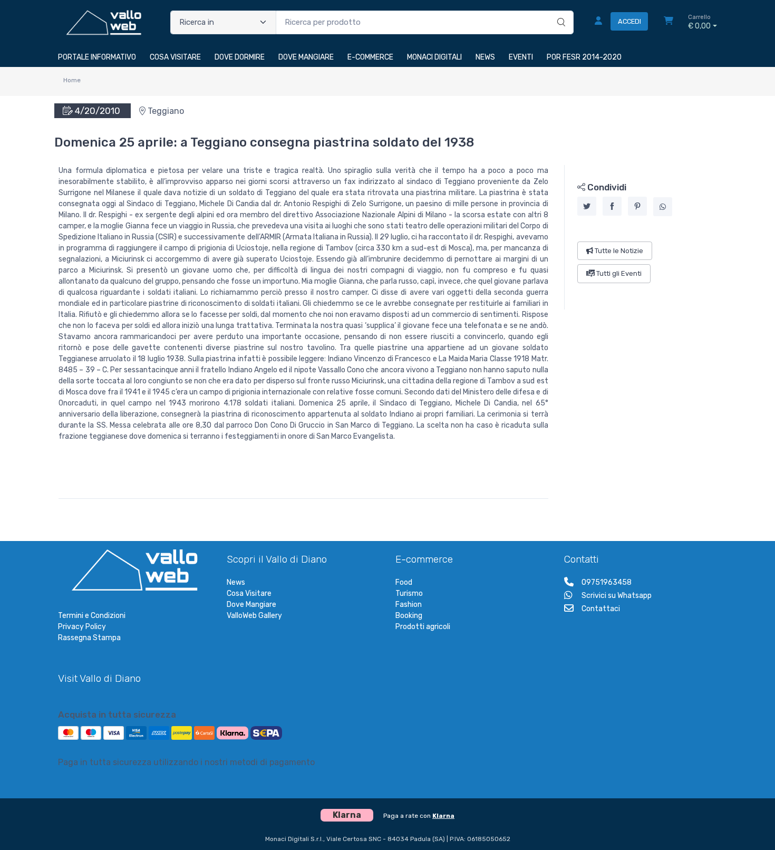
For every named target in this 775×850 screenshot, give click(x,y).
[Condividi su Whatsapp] (662, 206)
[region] (641, 237)
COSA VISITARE (175, 57)
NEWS (485, 57)
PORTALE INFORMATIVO (97, 57)
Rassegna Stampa (89, 637)
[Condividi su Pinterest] (637, 206)
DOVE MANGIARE (306, 57)
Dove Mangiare (251, 604)
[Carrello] (668, 22)
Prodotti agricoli (422, 626)
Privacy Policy (82, 626)
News (236, 582)
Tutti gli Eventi (618, 273)
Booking (408, 615)
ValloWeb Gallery (254, 615)
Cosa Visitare (249, 593)
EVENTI (521, 57)
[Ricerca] (559, 11)
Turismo (409, 593)
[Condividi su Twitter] (586, 206)
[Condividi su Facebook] (612, 206)
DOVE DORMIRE (240, 57)
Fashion (408, 604)
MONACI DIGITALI (434, 57)
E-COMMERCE (370, 57)
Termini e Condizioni (91, 615)
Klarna (443, 815)
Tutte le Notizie (618, 251)
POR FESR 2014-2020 (584, 57)
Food (403, 582)
